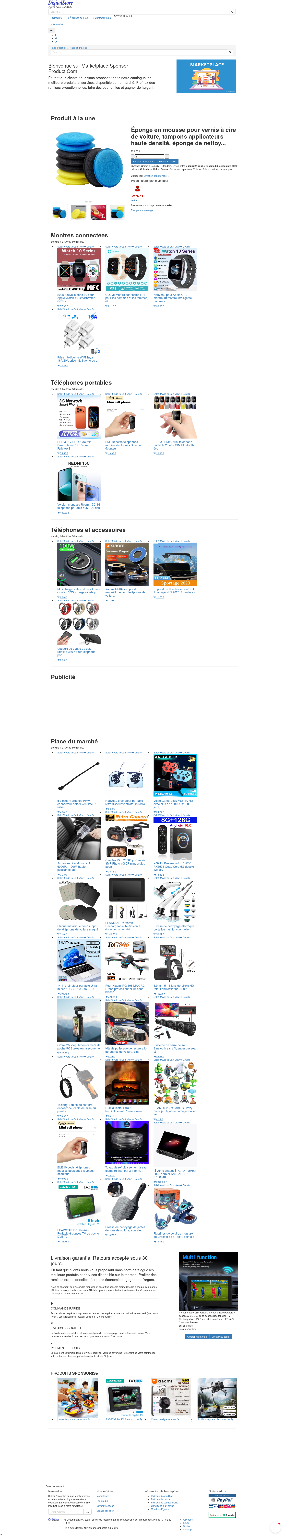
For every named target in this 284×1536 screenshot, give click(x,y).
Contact (187, 1526)
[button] (275, 1527)
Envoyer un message (142, 210)
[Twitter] (56, 38)
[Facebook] (55, 34)
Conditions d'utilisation (162, 1505)
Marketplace (102, 1496)
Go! (87, 1511)
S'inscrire (57, 17)
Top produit (102, 1500)
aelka (134, 200)
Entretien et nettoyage (155, 175)
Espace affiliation (105, 1510)
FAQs (186, 1522)
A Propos (188, 1519)
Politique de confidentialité (164, 1502)
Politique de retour (160, 1499)
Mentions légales (160, 1509)
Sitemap (187, 1529)
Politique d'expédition (162, 1496)
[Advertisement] (144, 705)
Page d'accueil (58, 47)
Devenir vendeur (105, 1505)
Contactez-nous (102, 17)
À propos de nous (78, 17)
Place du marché (78, 47)
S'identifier (57, 24)
